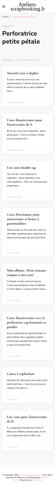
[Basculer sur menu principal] (3, 6)
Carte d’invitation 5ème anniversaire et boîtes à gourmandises (23, 219)
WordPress (37, 480)
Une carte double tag (21, 167)
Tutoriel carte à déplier (23, 73)
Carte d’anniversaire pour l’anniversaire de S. (24, 122)
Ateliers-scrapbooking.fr (28, 6)
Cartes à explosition (20, 374)
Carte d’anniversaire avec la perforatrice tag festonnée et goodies (26, 322)
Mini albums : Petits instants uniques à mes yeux (26, 272)
